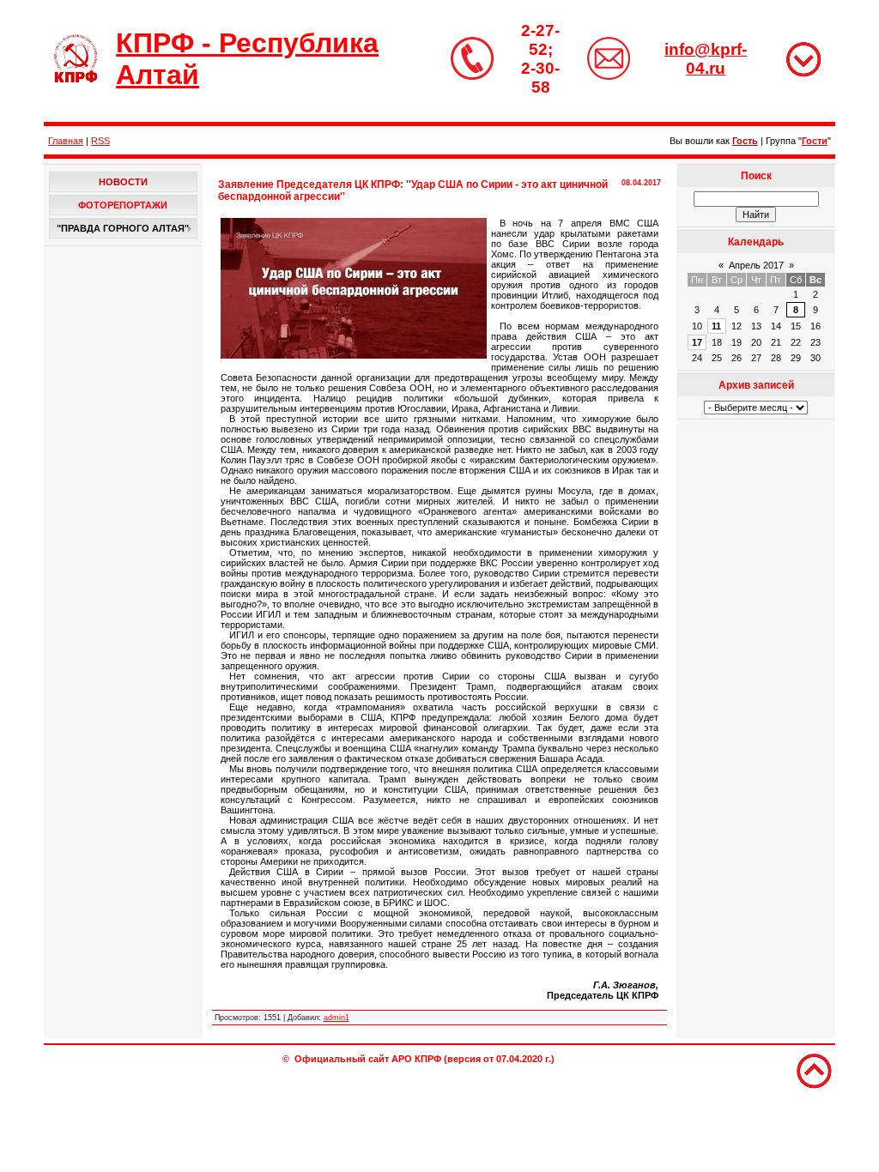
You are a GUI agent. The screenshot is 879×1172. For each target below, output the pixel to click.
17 (697, 342)
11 (716, 326)
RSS (100, 141)
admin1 (336, 1017)
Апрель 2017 (756, 265)
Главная (65, 141)
